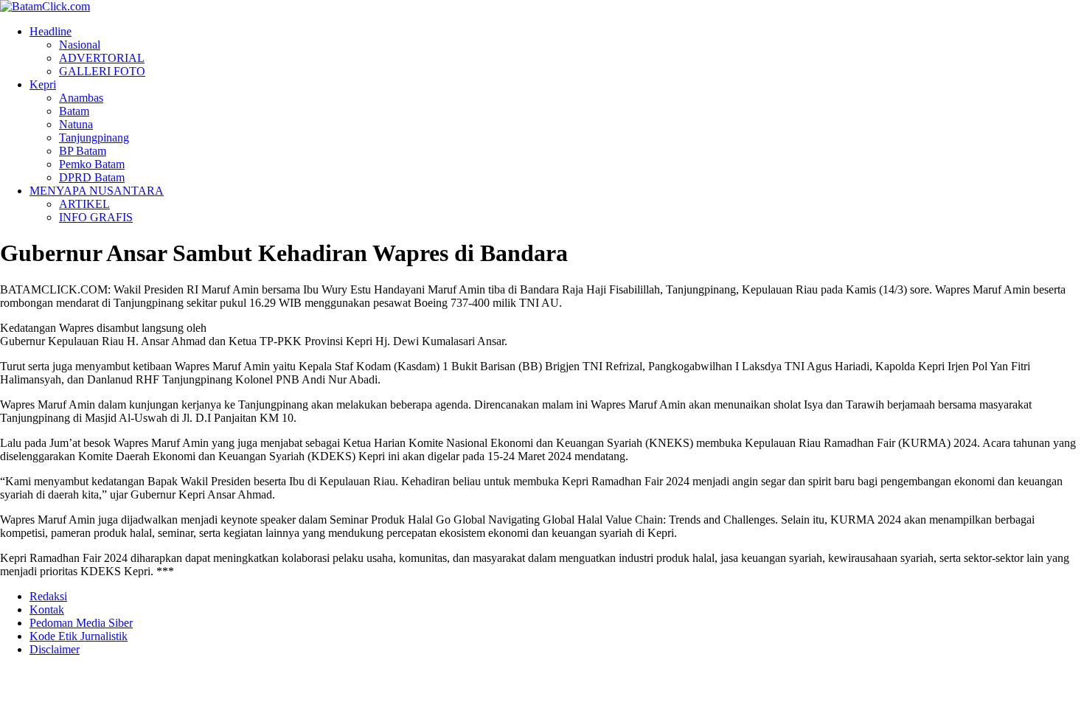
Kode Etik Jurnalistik (78, 636)
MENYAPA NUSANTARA (96, 190)
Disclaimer (54, 649)
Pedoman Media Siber (81, 623)
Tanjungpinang (94, 137)
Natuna (76, 124)
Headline (50, 31)
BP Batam (82, 151)
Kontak (46, 609)
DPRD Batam (92, 177)
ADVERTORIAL (102, 58)
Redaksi (48, 596)
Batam (74, 111)
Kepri (42, 84)
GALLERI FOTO (102, 71)
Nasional (79, 44)
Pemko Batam (92, 164)
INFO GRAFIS (96, 217)
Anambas (81, 97)
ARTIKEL (84, 204)
